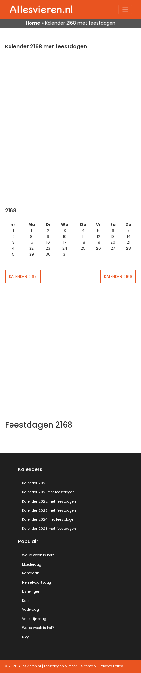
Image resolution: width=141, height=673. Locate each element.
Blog (26, 637)
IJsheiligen (31, 591)
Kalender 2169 (118, 276)
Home (33, 23)
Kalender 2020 (35, 483)
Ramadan (30, 573)
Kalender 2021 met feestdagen (48, 492)
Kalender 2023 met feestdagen (49, 510)
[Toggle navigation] (125, 10)
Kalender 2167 (23, 276)
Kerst (26, 600)
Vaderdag (30, 609)
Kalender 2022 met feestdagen (49, 501)
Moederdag (31, 564)
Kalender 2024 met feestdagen (49, 519)
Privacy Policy (111, 666)
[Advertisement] (70, 133)
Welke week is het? (38, 555)
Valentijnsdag (34, 618)
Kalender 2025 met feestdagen (49, 528)
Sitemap (88, 666)
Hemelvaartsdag (36, 582)
